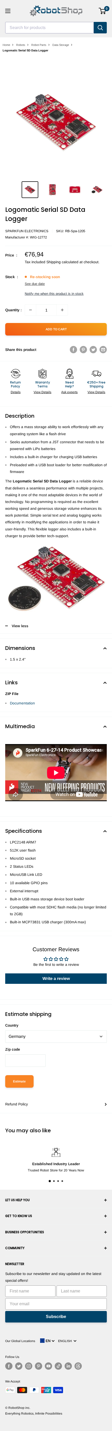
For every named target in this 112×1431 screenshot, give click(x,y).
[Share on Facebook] (73, 349)
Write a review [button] (56, 978)
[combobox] (49, 27)
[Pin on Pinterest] (83, 349)
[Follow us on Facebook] (9, 1366)
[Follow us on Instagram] (28, 1366)
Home (6, 44)
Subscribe (56, 1316)
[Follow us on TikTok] (58, 1366)
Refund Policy (16, 1104)
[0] (102, 11)
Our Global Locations (20, 1341)
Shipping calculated (62, 262)
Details (16, 392)
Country (11, 1025)
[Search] (100, 27)
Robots (20, 44)
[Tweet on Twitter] (93, 349)
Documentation (22, 703)
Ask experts (69, 392)
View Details (42, 392)
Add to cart (56, 329)
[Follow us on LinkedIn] (68, 1366)
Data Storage (60, 44)
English (65, 1341)
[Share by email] (103, 349)
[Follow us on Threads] (78, 1366)
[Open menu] (7, 11)
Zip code (12, 1049)
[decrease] (30, 309)
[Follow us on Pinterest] (38, 1366)
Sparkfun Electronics (26, 231)
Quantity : (13, 310)
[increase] (62, 309)
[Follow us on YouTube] (48, 1366)
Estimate (19, 1081)
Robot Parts (38, 44)
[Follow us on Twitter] (18, 1366)
